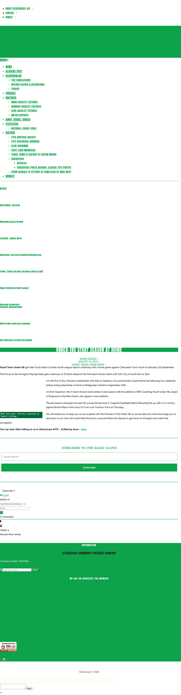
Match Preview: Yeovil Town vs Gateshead (15, 323)
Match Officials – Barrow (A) (10, 205)
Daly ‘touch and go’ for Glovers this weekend (16, 340)
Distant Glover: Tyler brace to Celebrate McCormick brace (20, 255)
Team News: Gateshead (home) (11, 307)
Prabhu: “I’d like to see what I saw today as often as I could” (21, 271)
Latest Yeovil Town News (88, 364)
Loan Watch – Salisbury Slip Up (11, 238)
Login (5, 495)
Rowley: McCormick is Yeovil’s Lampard (14, 288)
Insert (29, 688)
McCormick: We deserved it (10, 304)
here (83, 429)
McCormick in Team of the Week (11, 221)
